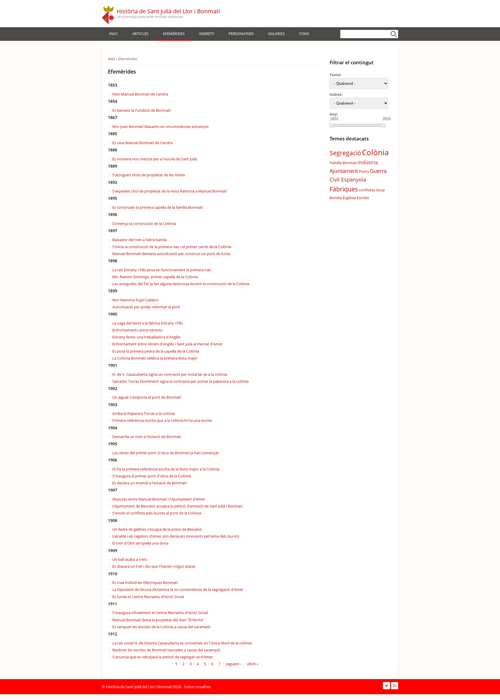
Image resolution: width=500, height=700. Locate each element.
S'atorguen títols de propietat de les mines (148, 174)
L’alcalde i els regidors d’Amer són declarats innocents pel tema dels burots (175, 536)
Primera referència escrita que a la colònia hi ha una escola (162, 420)
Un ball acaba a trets (129, 559)
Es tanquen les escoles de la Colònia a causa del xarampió (161, 626)
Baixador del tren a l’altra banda (139, 239)
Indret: (336, 94)
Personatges (241, 33)
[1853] (331, 125)
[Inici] (108, 13)
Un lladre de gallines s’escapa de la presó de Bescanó (157, 529)
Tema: (335, 74)
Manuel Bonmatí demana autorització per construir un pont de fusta (171, 253)
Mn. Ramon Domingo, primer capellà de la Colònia (155, 276)
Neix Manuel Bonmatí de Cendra (140, 94)
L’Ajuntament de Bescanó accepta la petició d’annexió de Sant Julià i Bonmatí (177, 506)
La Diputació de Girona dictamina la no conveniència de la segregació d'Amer (177, 589)
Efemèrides (174, 33)
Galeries (276, 33)
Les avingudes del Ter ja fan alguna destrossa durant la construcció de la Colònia (180, 283)
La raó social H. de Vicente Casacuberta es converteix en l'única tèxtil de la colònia (182, 643)
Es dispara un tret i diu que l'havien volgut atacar (154, 566)
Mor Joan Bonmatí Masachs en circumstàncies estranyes (160, 126)
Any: (334, 114)
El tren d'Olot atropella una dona (140, 543)
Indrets (206, 33)
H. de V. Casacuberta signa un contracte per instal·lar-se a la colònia (169, 374)
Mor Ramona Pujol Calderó (135, 300)
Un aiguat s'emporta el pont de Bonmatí (146, 397)
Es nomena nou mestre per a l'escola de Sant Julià (154, 159)
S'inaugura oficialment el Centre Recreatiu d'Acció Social (160, 612)
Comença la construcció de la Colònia (144, 223)
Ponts (364, 171)
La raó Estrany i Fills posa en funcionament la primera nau (161, 269)
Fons (304, 33)
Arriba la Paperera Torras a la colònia (143, 413)
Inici (113, 33)
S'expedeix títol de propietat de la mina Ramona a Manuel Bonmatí (169, 191)
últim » (252, 663)
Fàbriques (344, 189)
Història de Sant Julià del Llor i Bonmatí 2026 (143, 686)
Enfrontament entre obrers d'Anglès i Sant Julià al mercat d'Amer (167, 344)
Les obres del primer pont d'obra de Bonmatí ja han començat (165, 452)
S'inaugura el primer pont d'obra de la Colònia (151, 476)
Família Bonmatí (343, 162)
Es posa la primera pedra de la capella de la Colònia (155, 351)
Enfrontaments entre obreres (137, 330)
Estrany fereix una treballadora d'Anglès (146, 337)
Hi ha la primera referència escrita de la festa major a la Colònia (165, 469)
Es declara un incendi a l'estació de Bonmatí (149, 482)
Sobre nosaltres (197, 686)
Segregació (345, 153)
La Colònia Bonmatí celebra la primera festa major (155, 358)
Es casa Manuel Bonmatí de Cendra (142, 142)
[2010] (383, 125)
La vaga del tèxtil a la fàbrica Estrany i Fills (147, 323)
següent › (234, 663)
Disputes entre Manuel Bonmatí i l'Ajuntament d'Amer (158, 499)
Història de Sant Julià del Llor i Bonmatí (168, 11)
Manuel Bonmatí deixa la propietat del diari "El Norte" (158, 619)
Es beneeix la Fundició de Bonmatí (141, 110)
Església (349, 197)
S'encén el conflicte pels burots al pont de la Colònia (156, 513)
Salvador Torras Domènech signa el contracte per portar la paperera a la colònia (180, 381)
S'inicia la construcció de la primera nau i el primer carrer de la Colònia (171, 246)
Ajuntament (344, 170)
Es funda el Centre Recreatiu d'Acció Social (148, 596)
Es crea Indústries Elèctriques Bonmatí (145, 582)
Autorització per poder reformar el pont (146, 306)
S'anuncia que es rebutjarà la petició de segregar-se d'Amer (162, 656)
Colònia (375, 152)
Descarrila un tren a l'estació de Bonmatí (146, 436)
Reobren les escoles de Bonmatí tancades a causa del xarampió (166, 650)
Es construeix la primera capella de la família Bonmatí (157, 207)
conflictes (367, 190)
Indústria (368, 162)
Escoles (363, 197)
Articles (140, 33)
